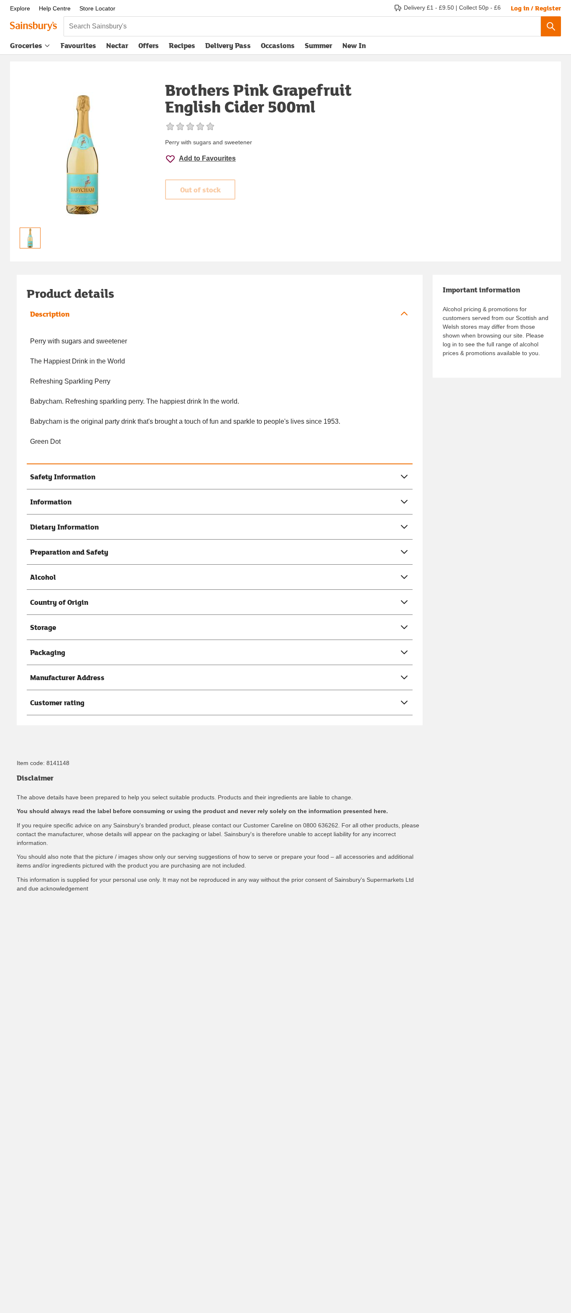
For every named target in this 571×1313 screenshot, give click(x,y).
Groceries (26, 45)
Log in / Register (536, 8)
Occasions (278, 45)
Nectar (117, 45)
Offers (148, 45)
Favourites (78, 45)
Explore (20, 8)
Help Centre (55, 8)
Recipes (182, 45)
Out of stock (200, 189)
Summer (318, 45)
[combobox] (302, 26)
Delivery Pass (228, 47)
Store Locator (97, 8)
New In (354, 45)
